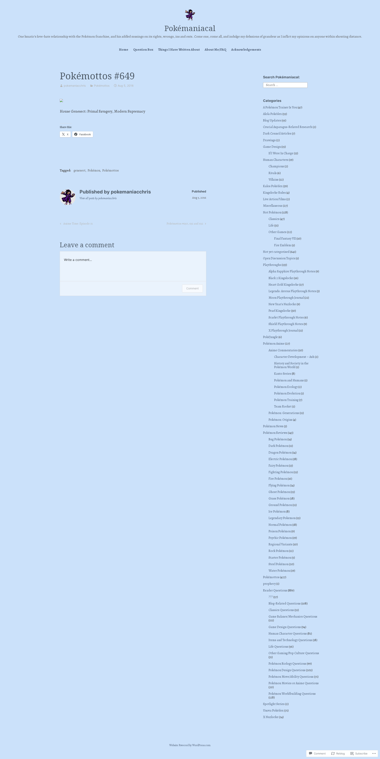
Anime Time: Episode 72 (76, 224)
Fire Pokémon (278, 479)
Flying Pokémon (279, 485)
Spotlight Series (274, 704)
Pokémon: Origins (280, 420)
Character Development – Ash (294, 357)
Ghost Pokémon (279, 492)
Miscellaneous (272, 206)
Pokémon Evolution (287, 393)
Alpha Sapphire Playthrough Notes (292, 271)
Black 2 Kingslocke (281, 278)
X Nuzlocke (270, 717)
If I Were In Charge (281, 153)
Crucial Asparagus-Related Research (287, 127)
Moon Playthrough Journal (286, 298)
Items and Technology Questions (290, 640)
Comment (192, 288)
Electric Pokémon (280, 459)
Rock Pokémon (278, 551)
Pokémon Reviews (275, 433)
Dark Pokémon (278, 446)
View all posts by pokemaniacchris (98, 198)
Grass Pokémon (279, 498)
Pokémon (94, 170)
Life (271, 225)
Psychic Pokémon (280, 538)
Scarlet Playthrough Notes (286, 317)
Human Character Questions (288, 633)
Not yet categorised (276, 252)
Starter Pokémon (280, 557)
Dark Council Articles (277, 133)
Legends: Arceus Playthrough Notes (292, 291)
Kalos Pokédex (273, 186)
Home (123, 49)
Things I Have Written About (179, 49)
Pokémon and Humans (289, 380)
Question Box (143, 49)
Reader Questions (275, 590)
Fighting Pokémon (281, 472)
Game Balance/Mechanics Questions (293, 616)
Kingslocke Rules (274, 192)
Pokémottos (101, 85)
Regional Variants (280, 544)
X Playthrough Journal (283, 330)
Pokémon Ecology (286, 387)
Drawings (269, 140)
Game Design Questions (285, 627)
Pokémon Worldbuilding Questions (292, 694)
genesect (80, 170)
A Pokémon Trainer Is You (280, 107)
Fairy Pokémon (278, 465)
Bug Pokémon (278, 439)
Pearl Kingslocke (280, 311)
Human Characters (275, 160)
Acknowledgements (246, 49)
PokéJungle (270, 337)
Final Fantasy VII (285, 238)
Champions (276, 166)
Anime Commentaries (283, 350)
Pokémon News (273, 426)
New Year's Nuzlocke (282, 304)
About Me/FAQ (215, 49)
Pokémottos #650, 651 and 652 (185, 224)
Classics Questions (281, 610)
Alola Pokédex (272, 114)
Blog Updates (272, 120)
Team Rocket (283, 406)
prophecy (269, 584)
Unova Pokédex (273, 710)
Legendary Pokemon (282, 518)
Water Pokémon (279, 571)
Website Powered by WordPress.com (189, 745)
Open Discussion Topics (279, 258)
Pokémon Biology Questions (287, 663)
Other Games (277, 232)
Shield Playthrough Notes (286, 324)
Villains (273, 179)
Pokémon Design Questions (287, 670)
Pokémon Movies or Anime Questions (294, 683)
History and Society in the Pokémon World (291, 365)
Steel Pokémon (278, 564)
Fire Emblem (282, 245)
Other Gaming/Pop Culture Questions (294, 653)
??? (271, 597)
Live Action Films (274, 199)
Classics (274, 219)
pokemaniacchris (75, 85)
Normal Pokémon (280, 525)
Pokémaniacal (190, 28)
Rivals (273, 173)
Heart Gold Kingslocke (284, 284)
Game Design (272, 147)
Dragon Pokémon (280, 452)
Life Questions (278, 646)
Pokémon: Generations (284, 413)
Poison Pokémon (280, 531)
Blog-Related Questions (285, 603)
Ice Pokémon (277, 511)
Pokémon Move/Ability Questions (291, 677)
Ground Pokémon (280, 505)
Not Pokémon (272, 212)
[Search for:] (285, 85)
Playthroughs (272, 265)
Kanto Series (282, 373)
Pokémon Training (286, 400)
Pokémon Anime (274, 343)
